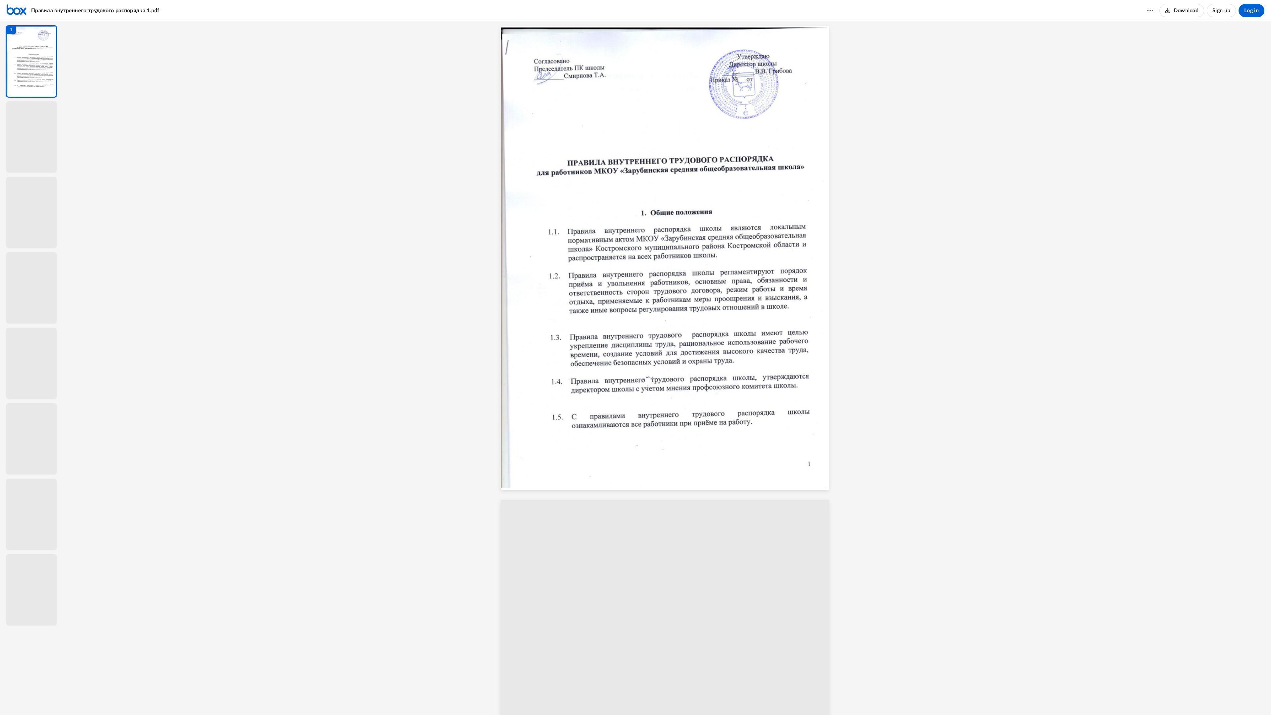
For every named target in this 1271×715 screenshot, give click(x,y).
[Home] (16, 10)
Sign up (1221, 10)
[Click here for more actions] (1150, 10)
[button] (31, 61)
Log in (1251, 10)
